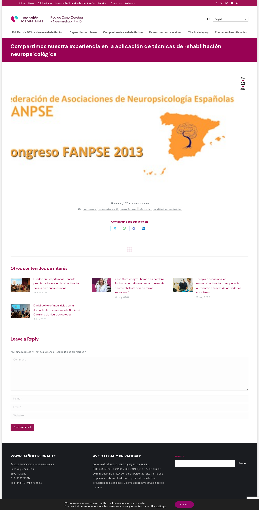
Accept (184, 504)
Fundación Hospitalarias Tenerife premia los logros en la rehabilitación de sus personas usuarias (56, 283)
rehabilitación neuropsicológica (167, 209)
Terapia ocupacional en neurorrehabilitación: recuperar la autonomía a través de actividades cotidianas (218, 285)
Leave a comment (140, 203)
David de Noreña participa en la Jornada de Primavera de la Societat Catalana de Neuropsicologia (56, 310)
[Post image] (20, 285)
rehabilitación (145, 209)
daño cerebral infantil (108, 209)
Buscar (242, 463)
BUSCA (180, 456)
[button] (231, 19)
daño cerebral (90, 209)
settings (161, 506)
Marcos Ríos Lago (129, 209)
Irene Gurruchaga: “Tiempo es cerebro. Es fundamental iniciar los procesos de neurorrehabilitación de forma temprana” (140, 285)
